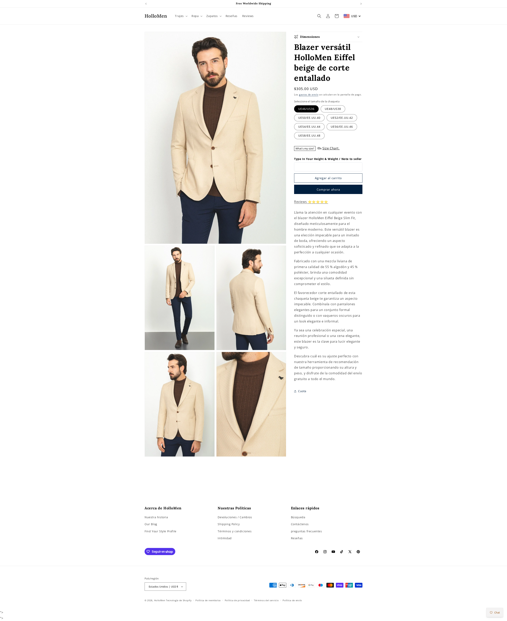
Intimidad (225, 538)
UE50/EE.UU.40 (309, 118)
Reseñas (297, 538)
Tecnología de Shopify (179, 600)
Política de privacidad (237, 600)
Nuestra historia (156, 517)
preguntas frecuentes (306, 531)
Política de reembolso (208, 600)
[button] (180, 16)
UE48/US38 (333, 109)
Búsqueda (298, 517)
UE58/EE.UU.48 (309, 135)
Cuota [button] (302, 391)
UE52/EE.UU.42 (342, 118)
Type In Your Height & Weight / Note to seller (328, 159)
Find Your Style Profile (160, 531)
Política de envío (292, 600)
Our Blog (151, 524)
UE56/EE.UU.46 (342, 126)
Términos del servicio (266, 600)
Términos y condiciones (235, 531)
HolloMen (159, 600)
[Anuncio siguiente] (361, 4)
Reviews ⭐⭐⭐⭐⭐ (311, 202)
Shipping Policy (229, 524)
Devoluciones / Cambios (235, 517)
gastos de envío (308, 94)
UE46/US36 (306, 109)
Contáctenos (300, 524)
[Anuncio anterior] (146, 4)
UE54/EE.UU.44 (309, 126)
